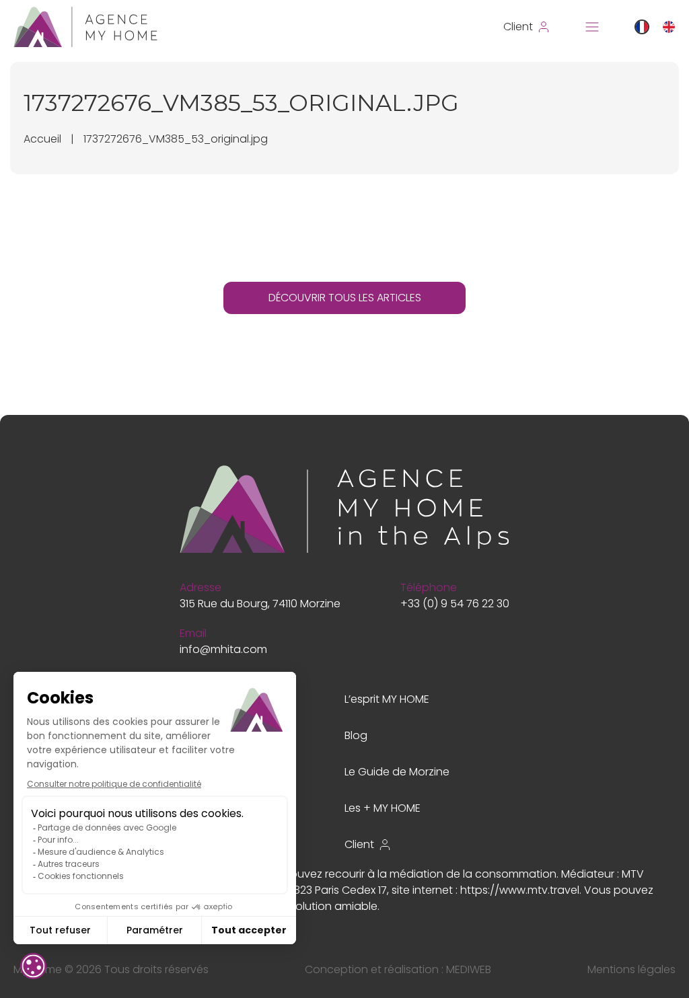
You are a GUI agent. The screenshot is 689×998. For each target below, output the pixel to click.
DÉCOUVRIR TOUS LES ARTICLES (344, 297)
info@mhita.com (223, 649)
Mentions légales (631, 969)
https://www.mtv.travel (519, 890)
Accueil (42, 139)
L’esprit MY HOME (386, 699)
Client (359, 844)
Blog (355, 735)
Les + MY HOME (382, 808)
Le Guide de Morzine (396, 771)
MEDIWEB (468, 969)
